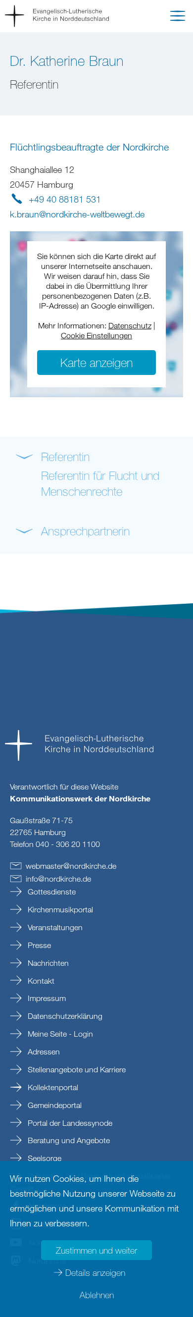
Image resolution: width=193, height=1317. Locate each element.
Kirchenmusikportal (59, 909)
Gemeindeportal (54, 1105)
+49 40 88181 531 (65, 199)
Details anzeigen (95, 1272)
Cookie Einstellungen (96, 335)
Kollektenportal (52, 1087)
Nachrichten (47, 962)
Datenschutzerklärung (64, 1015)
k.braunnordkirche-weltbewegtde (77, 214)
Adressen (43, 1051)
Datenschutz (129, 325)
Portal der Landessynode (69, 1122)
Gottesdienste (51, 891)
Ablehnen (97, 1294)
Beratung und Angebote (68, 1140)
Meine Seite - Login (59, 1033)
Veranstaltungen (54, 927)
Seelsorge (43, 1158)
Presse (38, 945)
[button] (178, 18)
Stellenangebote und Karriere (76, 1069)
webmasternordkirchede (71, 865)
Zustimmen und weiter (96, 1250)
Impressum (46, 998)
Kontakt (40, 980)
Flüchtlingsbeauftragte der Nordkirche (89, 147)
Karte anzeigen (96, 362)
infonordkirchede (58, 878)
